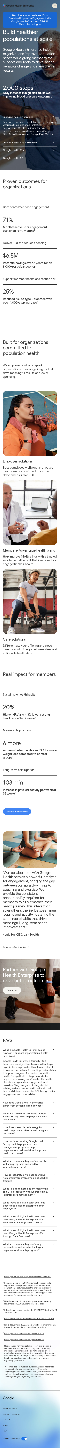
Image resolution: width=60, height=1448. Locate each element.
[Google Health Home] (18, 5)
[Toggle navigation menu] (54, 5)
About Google (10, 1409)
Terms (5, 1425)
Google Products (11, 1414)
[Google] (8, 1398)
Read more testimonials (15, 947)
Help (5, 1431)
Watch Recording (28, 24)
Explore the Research (17, 811)
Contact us (12, 990)
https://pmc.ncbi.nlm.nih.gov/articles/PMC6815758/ (27, 1276)
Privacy (6, 1420)
